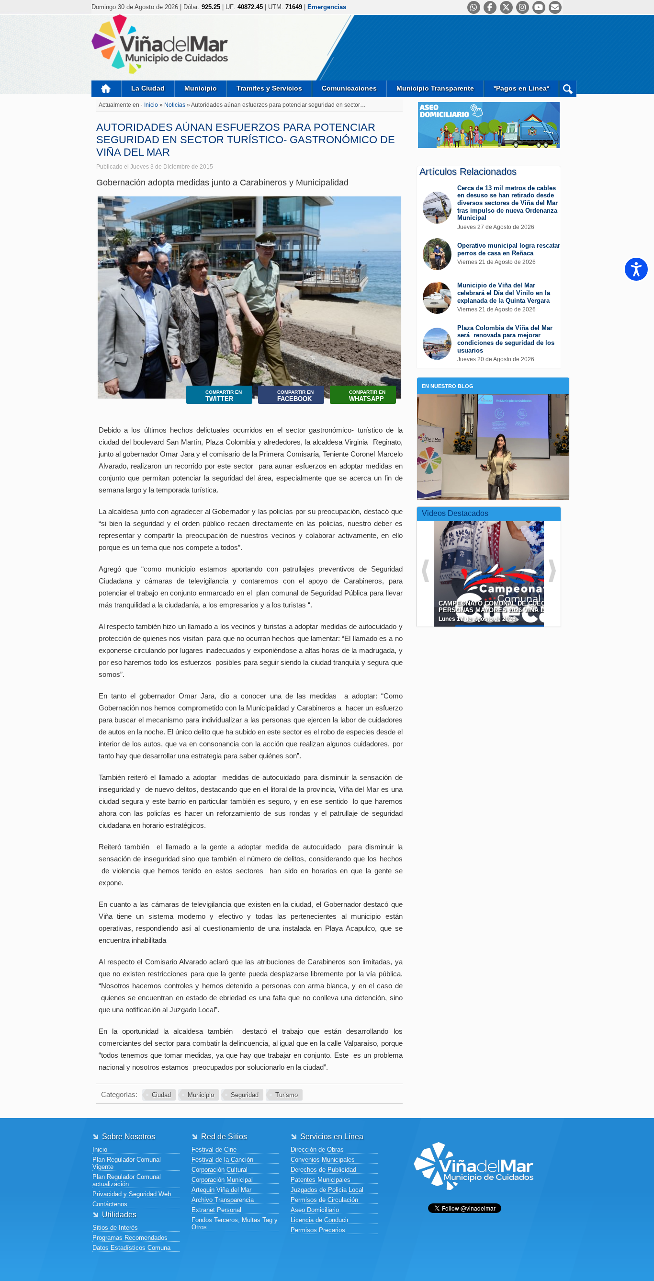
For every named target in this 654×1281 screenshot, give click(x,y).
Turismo (286, 1094)
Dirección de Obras (317, 1149)
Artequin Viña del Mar (221, 1189)
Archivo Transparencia (223, 1199)
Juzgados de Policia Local (327, 1189)
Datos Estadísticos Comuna (131, 1247)
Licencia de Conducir (320, 1220)
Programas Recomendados (130, 1237)
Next (391, 287)
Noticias (175, 105)
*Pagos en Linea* (521, 88)
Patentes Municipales (320, 1179)
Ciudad (161, 1094)
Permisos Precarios (318, 1230)
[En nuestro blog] (493, 408)
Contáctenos (109, 1204)
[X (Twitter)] (506, 7)
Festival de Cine (214, 1149)
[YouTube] (538, 7)
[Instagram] (522, 7)
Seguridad (245, 1094)
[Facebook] (490, 7)
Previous (107, 287)
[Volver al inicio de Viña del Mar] (473, 1197)
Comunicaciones (349, 88)
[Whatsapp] (473, 7)
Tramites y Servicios (269, 88)
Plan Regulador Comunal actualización (126, 1180)
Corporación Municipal (222, 1179)
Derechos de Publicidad (323, 1169)
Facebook (295, 395)
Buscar (567, 88)
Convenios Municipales (323, 1159)
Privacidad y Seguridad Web (131, 1194)
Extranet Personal (216, 1209)
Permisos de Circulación (324, 1199)
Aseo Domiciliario (315, 1209)
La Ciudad (148, 88)
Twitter (223, 395)
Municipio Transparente (435, 88)
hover (506, 567)
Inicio (106, 88)
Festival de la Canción (222, 1159)
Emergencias (326, 7)
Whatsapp (367, 395)
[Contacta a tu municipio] (555, 7)
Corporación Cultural (220, 1169)
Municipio (200, 88)
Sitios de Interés (115, 1227)
